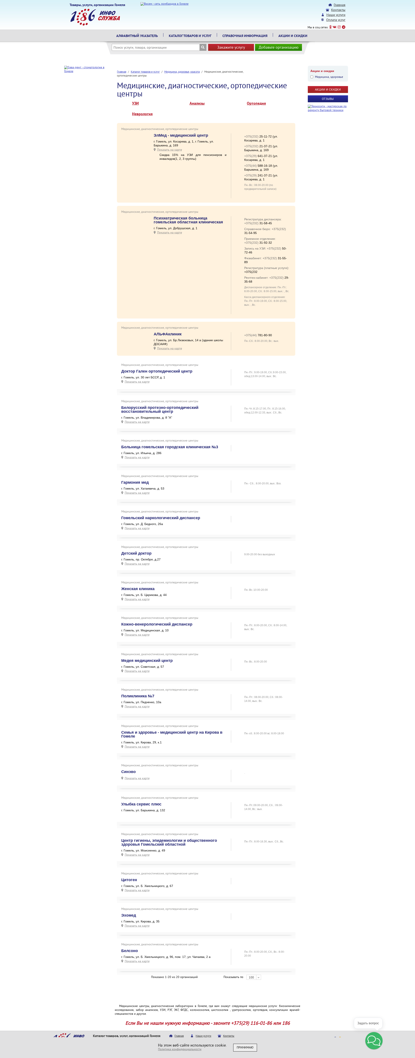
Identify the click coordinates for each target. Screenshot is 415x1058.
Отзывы (328, 99)
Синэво (128, 772)
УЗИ (135, 104)
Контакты (338, 10)
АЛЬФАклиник (168, 334)
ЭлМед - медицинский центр (181, 135)
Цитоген (129, 880)
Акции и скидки (292, 36)
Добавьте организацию (278, 47)
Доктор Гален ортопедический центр (156, 371)
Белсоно (129, 951)
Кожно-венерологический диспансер (156, 624)
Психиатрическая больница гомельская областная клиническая (188, 220)
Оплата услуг (335, 20)
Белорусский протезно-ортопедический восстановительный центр (159, 409)
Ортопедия (256, 104)
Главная (339, 5)
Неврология (142, 114)
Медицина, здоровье (329, 77)
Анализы (197, 104)
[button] (374, 1040)
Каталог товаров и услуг (190, 36)
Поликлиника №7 (137, 696)
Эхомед (128, 915)
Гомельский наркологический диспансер (160, 518)
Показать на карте (169, 149)
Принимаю (245, 1048)
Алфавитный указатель (137, 36)
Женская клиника (138, 589)
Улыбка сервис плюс (141, 804)
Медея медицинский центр (147, 660)
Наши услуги (335, 15)
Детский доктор (136, 553)
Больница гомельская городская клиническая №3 (169, 447)
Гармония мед (135, 482)
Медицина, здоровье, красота (182, 72)
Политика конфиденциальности (179, 1049)
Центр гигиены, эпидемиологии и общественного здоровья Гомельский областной (169, 842)
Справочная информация (244, 36)
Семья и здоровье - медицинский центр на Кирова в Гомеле (171, 734)
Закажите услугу (231, 47)
